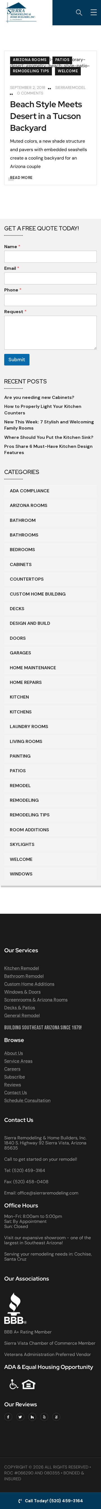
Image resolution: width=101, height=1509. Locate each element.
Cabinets (21, 564)
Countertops (27, 579)
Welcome (68, 71)
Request (15, 311)
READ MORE (21, 177)
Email (11, 268)
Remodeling (24, 800)
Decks (17, 609)
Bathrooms (24, 535)
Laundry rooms (29, 726)
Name (12, 246)
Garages (20, 653)
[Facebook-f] (8, 1417)
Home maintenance (33, 668)
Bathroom (23, 520)
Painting (20, 756)
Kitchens (21, 712)
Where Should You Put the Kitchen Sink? (48, 437)
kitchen (19, 697)
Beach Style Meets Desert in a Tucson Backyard (46, 115)
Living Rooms (26, 741)
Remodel (20, 786)
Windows (21, 874)
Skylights (22, 844)
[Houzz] (32, 1417)
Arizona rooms (30, 59)
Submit (16, 359)
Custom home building (38, 594)
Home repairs (26, 682)
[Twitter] (20, 1417)
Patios (62, 59)
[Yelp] (44, 1417)
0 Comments (30, 93)
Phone (13, 290)
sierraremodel (70, 87)
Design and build (30, 623)
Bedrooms (22, 550)
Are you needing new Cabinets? (39, 397)
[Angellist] (56, 1417)
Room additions (29, 830)
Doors (18, 638)
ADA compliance (29, 491)
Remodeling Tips (31, 71)
